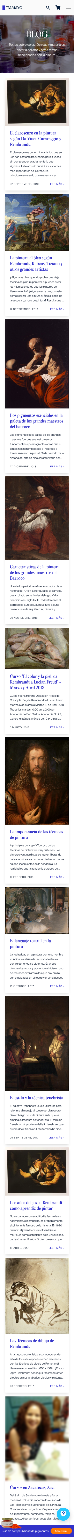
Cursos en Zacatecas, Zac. (32, 1487)
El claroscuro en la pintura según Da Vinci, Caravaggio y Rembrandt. (35, 139)
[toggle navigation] (68, 8)
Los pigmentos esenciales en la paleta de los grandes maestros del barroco (36, 421)
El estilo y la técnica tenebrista (36, 1098)
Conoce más (61, 1530)
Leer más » (56, 617)
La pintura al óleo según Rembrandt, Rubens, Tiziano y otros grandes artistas (36, 264)
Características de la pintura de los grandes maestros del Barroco (35, 573)
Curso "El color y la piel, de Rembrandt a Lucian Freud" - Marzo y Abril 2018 (35, 682)
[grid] (37, 807)
